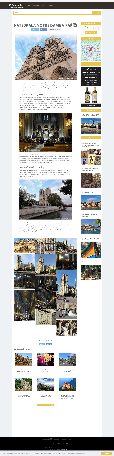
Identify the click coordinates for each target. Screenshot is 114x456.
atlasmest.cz (47, 443)
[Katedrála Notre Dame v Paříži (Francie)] (45, 132)
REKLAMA (64, 439)
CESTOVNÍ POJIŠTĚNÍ (47, 439)
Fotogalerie (36, 5)
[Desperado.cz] (16, 4)
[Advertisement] (46, 422)
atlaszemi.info (65, 443)
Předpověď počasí (91, 32)
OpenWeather (64, 449)
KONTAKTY (56, 439)
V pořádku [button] (106, 453)
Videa (43, 5)
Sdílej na (42, 344)
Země (28, 5)
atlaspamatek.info (56, 443)
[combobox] (53, 12)
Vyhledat (96, 12)
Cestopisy (50, 5)
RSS (70, 439)
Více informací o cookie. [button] (78, 453)
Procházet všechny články (45, 405)
